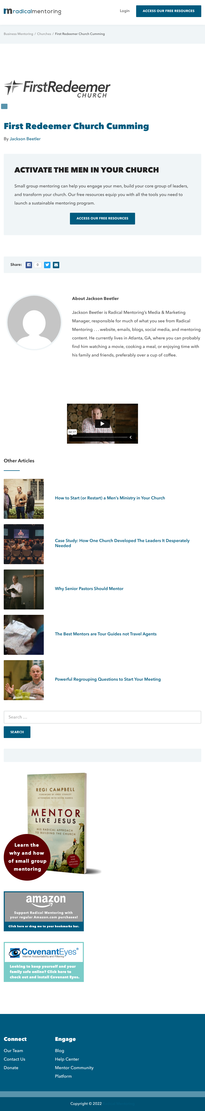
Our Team (13, 1051)
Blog (59, 1051)
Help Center (67, 1059)
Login (125, 11)
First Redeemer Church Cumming (76, 126)
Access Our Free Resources (169, 11)
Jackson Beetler (25, 139)
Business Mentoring (18, 34)
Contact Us (14, 1059)
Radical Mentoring (119, 1103)
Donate (11, 1068)
